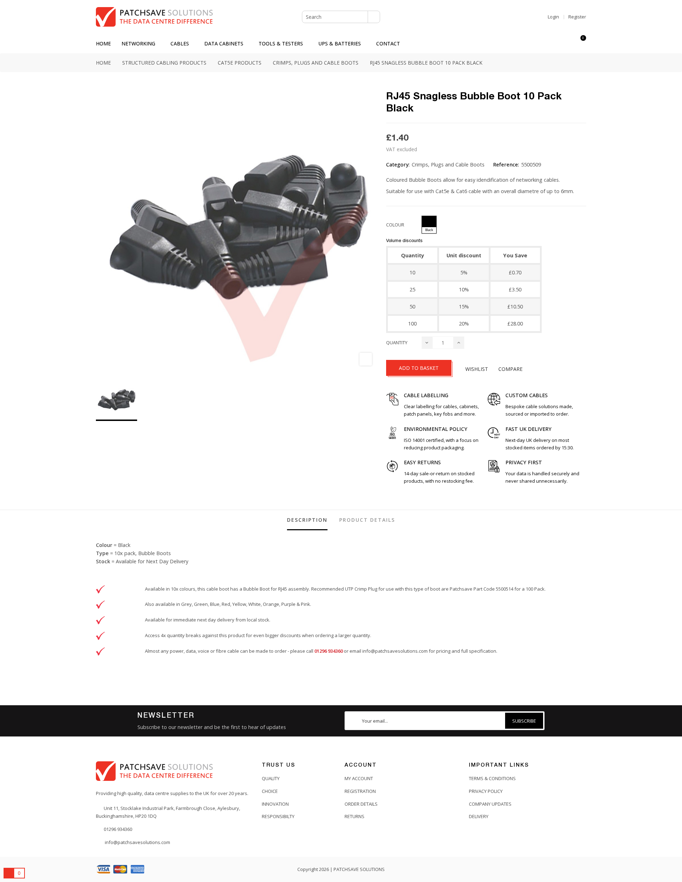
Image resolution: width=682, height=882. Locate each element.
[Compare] (567, 43)
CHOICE (270, 791)
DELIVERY (478, 816)
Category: (398, 164)
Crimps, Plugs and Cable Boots (448, 164)
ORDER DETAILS (361, 804)
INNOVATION (275, 804)
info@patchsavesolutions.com (395, 651)
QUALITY (271, 778)
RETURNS (354, 816)
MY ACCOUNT (359, 778)
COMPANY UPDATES (490, 804)
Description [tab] (307, 519)
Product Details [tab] (367, 519)
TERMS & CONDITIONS (492, 778)
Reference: (506, 164)
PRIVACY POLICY (486, 791)
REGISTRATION (360, 791)
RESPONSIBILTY (278, 816)
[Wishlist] (555, 43)
